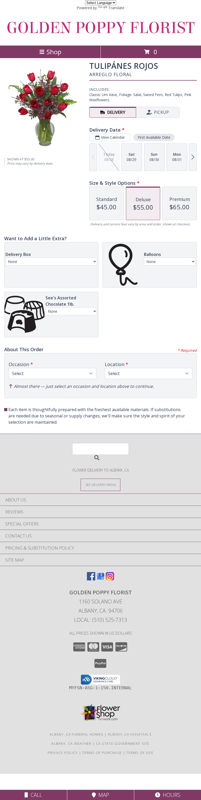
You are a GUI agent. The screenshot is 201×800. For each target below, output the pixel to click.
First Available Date (154, 137)
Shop (54, 51)
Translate (116, 7)
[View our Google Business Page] (100, 579)
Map (102, 794)
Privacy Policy (63, 752)
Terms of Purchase (102, 752)
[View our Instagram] (110, 579)
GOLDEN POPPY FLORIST (100, 28)
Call (35, 794)
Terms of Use (139, 752)
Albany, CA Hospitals (130, 734)
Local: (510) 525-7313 (100, 619)
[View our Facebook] (91, 579)
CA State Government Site (123, 743)
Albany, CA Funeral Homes (76, 734)
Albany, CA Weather (71, 743)
